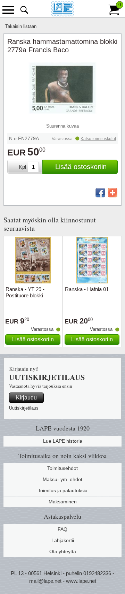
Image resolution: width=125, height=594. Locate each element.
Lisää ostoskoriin (81, 166)
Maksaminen (63, 501)
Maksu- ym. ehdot (62, 479)
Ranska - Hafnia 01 (87, 289)
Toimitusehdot (62, 468)
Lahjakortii (62, 540)
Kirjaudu (26, 398)
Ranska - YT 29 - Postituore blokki (25, 292)
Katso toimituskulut (98, 138)
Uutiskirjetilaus (24, 408)
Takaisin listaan (20, 26)
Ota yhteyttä (62, 551)
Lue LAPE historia (62, 441)
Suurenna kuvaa (62, 126)
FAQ (62, 529)
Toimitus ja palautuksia (63, 490)
